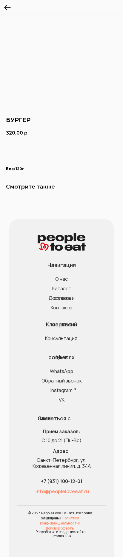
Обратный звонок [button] (61, 380)
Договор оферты (60, 528)
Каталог (61, 288)
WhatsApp (61, 371)
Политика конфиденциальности (59, 521)
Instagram (61, 390)
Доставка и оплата (62, 298)
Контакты (61, 307)
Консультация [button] (61, 338)
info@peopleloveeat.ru (62, 491)
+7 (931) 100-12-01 (61, 481)
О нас (61, 279)
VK (61, 399)
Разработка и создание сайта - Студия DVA (62, 534)
